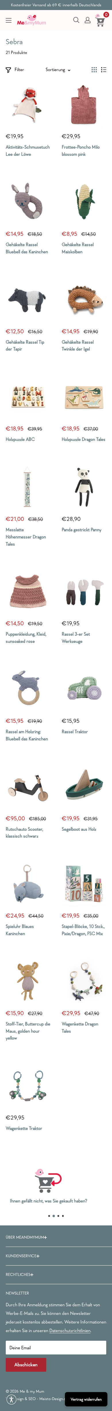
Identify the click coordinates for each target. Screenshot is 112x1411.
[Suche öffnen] (76, 20)
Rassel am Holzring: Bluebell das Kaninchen (27, 735)
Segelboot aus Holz (79, 829)
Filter (19, 69)
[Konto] (87, 20)
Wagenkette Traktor (24, 1128)
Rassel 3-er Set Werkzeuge (76, 637)
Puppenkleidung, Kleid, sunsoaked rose (26, 637)
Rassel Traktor (75, 731)
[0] (100, 20)
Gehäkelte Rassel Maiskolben (78, 248)
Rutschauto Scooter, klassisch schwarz (24, 832)
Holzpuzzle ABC (20, 439)
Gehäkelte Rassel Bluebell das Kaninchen (27, 248)
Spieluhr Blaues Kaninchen (20, 930)
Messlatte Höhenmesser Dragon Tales (26, 536)
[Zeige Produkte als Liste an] (103, 69)
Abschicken (26, 1364)
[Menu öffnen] (8, 20)
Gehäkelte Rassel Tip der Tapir (25, 345)
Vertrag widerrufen (86, 1399)
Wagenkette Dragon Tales (80, 1027)
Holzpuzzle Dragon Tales (83, 439)
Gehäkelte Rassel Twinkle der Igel (78, 345)
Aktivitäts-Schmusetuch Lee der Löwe (28, 150)
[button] (11, 1399)
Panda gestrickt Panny (81, 529)
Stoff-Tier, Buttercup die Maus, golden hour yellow (28, 1030)
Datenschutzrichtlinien (69, 1330)
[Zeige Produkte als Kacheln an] (94, 69)
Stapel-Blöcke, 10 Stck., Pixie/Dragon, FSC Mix (83, 930)
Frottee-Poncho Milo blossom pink (81, 150)
